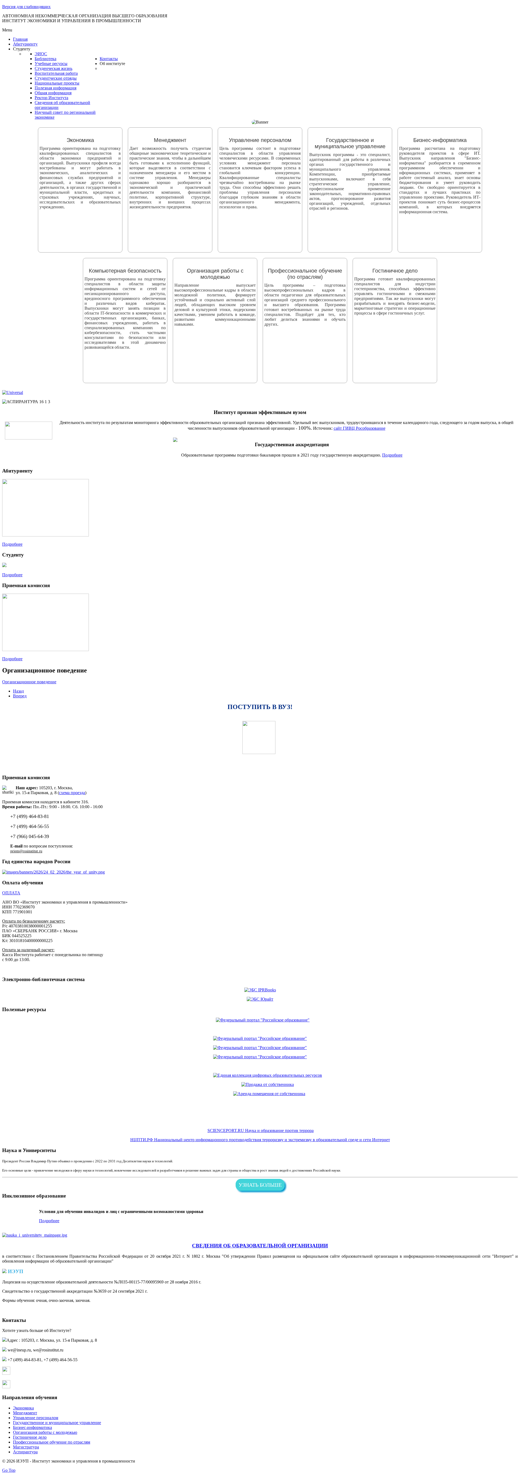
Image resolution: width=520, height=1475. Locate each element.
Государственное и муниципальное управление (57, 1422)
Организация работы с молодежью (45, 1432)
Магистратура (26, 1447)
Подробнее (392, 455)
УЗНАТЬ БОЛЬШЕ (260, 1185)
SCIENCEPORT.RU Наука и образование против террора (260, 1130)
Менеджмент (25, 1413)
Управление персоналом (35, 1417)
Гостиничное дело (30, 1437)
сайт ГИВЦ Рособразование (359, 428)
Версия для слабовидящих (26, 6)
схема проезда (72, 792)
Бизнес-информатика (32, 1427)
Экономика (23, 1408)
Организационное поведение (29, 682)
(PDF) (207, 1282)
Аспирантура (25, 1452)
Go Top (8, 1470)
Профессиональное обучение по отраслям (51, 1442)
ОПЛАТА (11, 893)
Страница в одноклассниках (37, 1387)
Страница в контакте (30, 1373)
